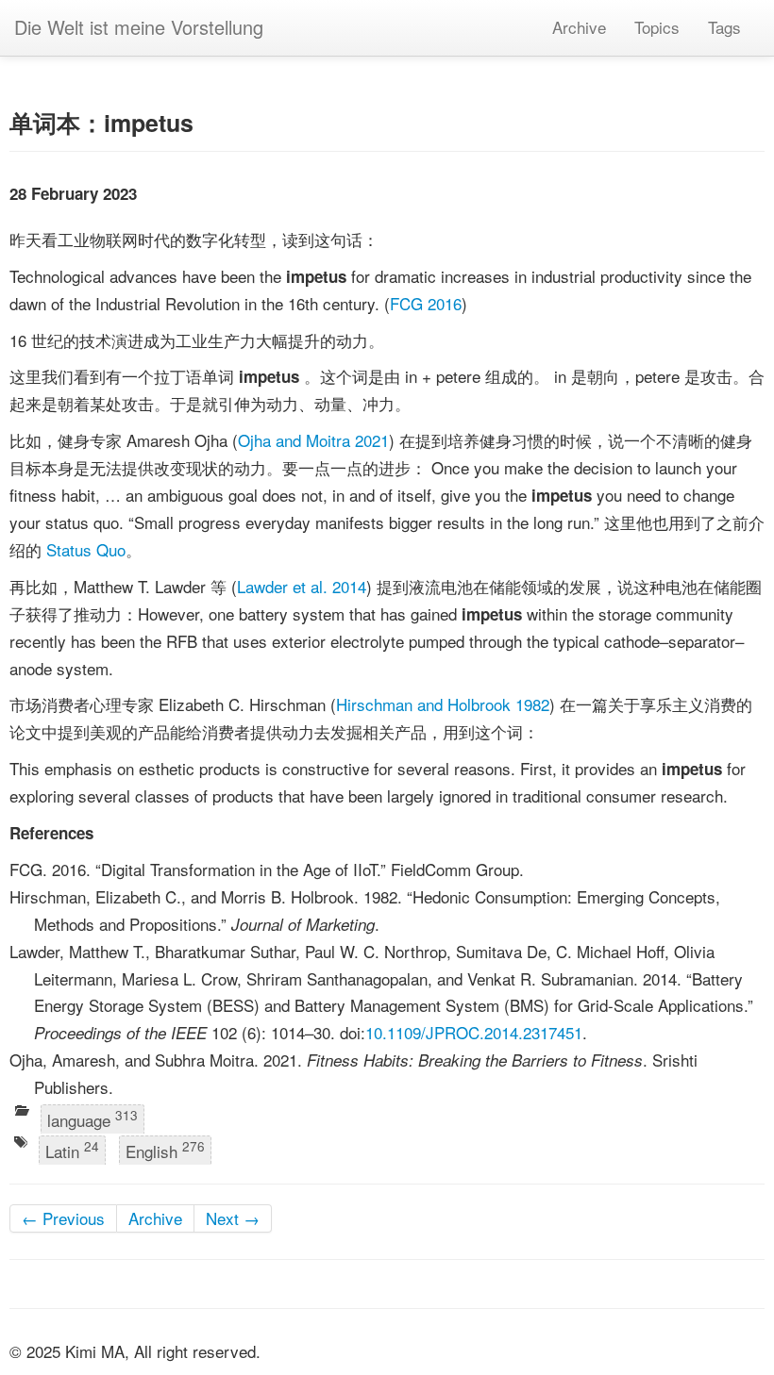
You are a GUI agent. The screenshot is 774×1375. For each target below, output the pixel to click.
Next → (233, 1218)
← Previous (63, 1218)
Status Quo (86, 549)
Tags (724, 27)
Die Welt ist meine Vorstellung (138, 27)
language (92, 1118)
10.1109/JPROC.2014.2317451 (473, 1032)
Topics (657, 27)
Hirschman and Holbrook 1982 (442, 704)
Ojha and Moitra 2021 (313, 440)
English (165, 1150)
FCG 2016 (426, 303)
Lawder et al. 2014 (301, 586)
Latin (72, 1150)
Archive (579, 27)
